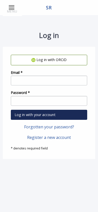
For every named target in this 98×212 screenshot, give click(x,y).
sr (49, 8)
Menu (12, 11)
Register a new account (49, 137)
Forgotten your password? (49, 127)
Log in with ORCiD (51, 59)
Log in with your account (35, 114)
